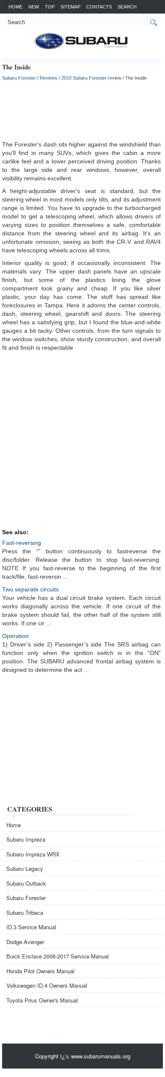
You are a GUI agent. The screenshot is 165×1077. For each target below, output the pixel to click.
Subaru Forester (19, 77)
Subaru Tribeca (24, 913)
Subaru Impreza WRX (33, 854)
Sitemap (70, 6)
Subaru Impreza (25, 839)
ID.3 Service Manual (31, 927)
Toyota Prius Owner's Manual (42, 1000)
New (33, 6)
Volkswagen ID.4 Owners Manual (46, 985)
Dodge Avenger (25, 942)
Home (15, 6)
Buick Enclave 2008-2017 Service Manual (57, 956)
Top (50, 6)
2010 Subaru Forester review (91, 77)
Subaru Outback (26, 883)
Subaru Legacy (24, 868)
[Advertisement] (81, 110)
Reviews (49, 77)
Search (127, 6)
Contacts (99, 6)
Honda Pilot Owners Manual (40, 971)
